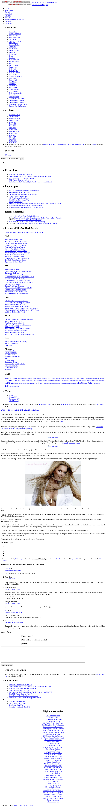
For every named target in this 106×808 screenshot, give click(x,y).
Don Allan (12, 52)
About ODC (9, 23)
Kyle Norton (13, 69)
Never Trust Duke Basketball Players (27, 216)
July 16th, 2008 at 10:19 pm (13, 603)
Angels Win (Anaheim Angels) (15, 247)
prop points (63, 383)
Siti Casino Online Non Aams (53, 723)
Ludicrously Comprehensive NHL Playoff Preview (25, 205)
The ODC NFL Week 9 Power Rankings (22, 178)
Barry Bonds (32, 378)
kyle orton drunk (85, 380)
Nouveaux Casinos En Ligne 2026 (53, 792)
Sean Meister (13, 87)
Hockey (7, 17)
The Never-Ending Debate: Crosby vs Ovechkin (25, 698)
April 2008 (12, 128)
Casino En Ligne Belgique (53, 767)
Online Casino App (53, 783)
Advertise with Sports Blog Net (19, 707)
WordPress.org (14, 401)
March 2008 (13, 129)
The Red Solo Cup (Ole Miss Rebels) (17, 329)
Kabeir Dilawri (14, 65)
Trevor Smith (13, 95)
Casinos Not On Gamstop (17, 106)
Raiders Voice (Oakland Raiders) (15, 290)
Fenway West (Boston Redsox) (15, 249)
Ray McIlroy (13, 82)
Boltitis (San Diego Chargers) (14, 286)
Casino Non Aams (53, 743)
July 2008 (12, 122)
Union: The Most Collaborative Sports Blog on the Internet (24, 232)
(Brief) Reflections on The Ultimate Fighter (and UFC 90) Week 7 (30, 176)
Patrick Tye (13, 78)
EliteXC (78, 378)
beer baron (44, 378)
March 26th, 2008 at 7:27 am (13, 579)
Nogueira (40, 383)
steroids (68, 383)
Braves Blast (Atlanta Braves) (14, 254)
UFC (8, 385)
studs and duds (74, 383)
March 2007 (13, 141)
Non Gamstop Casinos (16, 100)
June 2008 (12, 124)
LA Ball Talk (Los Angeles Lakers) (16, 301)
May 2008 (12, 126)
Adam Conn (13, 32)
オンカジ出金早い (53, 773)
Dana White (54, 378)
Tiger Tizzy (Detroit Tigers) (14, 262)
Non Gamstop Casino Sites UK (53, 730)
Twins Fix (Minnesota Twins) (14, 256)
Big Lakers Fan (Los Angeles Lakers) (17, 303)
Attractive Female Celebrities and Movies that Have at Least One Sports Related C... (36, 203)
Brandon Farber (14, 45)
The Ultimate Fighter (85, 383)
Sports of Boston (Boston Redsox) (16, 251)
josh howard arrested (53, 380)
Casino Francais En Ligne (53, 777)
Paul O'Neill (13, 80)
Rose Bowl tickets (49, 144)
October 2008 (13, 116)
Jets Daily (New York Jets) (13, 284)
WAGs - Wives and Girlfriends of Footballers (24, 191)
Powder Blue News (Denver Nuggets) (17, 306)
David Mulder (13, 48)
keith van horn (73, 380)
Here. (62, 421)
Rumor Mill (13, 85)
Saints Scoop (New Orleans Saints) (16, 291)
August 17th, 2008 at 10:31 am (13, 612)
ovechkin (46, 383)
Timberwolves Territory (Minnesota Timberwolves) (21, 308)
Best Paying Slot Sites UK (53, 753)
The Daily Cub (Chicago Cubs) (15, 260)
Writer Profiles (9, 10)
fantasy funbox (99, 378)
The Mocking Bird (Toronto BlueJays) (17, 253)
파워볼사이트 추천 (53, 775)
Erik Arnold (13, 54)
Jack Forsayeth (14, 60)
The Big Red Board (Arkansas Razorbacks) (19, 334)
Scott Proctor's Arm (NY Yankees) (16, 241)
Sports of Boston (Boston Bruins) (16, 341)
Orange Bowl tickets (62, 144)
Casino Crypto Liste (53, 762)
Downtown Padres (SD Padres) (15, 245)
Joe (10, 63)
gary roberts (26, 380)
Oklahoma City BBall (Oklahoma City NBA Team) (22, 310)
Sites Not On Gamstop (53, 734)
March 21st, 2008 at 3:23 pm (13, 570)
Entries (13, 397)
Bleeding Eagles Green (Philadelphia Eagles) (19, 277)
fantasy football (90, 378)
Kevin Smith (13, 67)
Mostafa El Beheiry (15, 76)
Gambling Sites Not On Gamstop (53, 725)
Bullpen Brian (9, 360)
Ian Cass (12, 58)
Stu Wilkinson (13, 91)
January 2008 (13, 133)
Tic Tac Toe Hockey (11, 343)
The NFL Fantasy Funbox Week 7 (20, 694)
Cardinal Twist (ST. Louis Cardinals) (17, 258)
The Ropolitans (10, 240)
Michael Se (12, 74)
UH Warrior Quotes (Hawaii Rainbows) (18, 325)
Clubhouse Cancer (11, 367)
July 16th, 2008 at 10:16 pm (13, 589)
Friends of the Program (12, 356)
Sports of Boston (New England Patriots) (18, 271)
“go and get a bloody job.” (71, 443)
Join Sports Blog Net (16, 705)
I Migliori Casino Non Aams (53, 771)
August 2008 (13, 120)
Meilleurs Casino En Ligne (53, 794)
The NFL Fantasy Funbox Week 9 (20, 174)
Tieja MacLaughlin (15, 93)
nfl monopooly (17, 383)
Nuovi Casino (53, 717)
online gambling (65, 404)
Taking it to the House (12, 273)
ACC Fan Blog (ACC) (12, 327)
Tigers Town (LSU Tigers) (13, 321)
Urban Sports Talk (11, 353)
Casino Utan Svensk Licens (18, 104)
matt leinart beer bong (98, 380)
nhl (36, 383)
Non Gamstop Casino (53, 721)
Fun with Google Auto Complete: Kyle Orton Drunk (26, 207)
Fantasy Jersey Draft (15, 202)
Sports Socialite (14, 89)
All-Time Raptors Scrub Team (19, 198)
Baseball (8, 16)
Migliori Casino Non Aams (53, 758)
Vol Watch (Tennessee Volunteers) (16, 330)
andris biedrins (24, 378)
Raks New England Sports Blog (15, 364)
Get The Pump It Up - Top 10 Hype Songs (23, 194)
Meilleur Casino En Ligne (53, 756)
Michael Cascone (14, 73)
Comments (14, 399)
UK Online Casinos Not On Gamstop (53, 738)
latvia (91, 380)
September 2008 (14, 118)
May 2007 (12, 137)
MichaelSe (12, 222)
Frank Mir (14, 380)
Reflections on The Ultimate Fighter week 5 (23, 696)
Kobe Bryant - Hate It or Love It (19, 192)
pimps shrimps (56, 383)
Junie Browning (65, 380)
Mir (6, 383)
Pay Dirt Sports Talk (11, 366)
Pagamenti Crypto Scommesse (53, 779)
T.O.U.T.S (8, 358)
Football (7, 12)
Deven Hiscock (14, 50)
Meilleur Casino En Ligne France (53, 732)
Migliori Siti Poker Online (53, 796)
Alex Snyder (13, 39)
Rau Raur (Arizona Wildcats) (14, 323)
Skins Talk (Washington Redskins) (16, 293)
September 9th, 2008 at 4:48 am (14, 622)
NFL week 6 (32, 383)
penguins (50, 383)
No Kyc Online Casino (53, 787)
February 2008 (14, 131)
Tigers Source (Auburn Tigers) (15, 332)
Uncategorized (14, 97)
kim (6, 610)
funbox (20, 380)
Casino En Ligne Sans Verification (53, 798)
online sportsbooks (45, 404)
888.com (8, 155)
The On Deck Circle (20, 805)
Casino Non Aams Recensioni (53, 791)
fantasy (82, 378)
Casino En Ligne (53, 802)
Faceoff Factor (9, 345)
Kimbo (79, 380)
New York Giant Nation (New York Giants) (19, 282)
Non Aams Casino (53, 742)
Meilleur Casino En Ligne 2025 (53, 747)
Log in (11, 395)
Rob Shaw (12, 84)
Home (7, 8)
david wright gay (62, 378)
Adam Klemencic (15, 34)
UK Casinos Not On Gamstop (53, 736)
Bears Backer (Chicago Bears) (15, 278)
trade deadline (97, 383)
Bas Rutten (38, 378)
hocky (31, 380)
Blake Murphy (14, 43)
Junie (59, 380)
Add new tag (8, 378)
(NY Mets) (18, 240)
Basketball (8, 14)
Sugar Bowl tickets (78, 144)
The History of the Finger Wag (19, 200)
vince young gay (15, 386)
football (8, 380)
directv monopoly (71, 378)
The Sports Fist (10, 369)
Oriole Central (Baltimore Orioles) (16, 243)
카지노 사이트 (53, 781)
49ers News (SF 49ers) (12, 269)
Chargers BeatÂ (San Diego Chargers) (17, 280)
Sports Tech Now (10, 351)
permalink (75, 559)
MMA (10, 382)
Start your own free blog (17, 701)
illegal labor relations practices (40, 380)
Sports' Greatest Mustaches (18, 196)
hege (10, 216)
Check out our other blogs (17, 703)
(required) (27, 636)
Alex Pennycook (14, 37)
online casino (99, 404)
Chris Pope (12, 47)
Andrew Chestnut (15, 41)
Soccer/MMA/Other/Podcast (14, 19)
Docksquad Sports (11, 362)
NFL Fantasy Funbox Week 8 (19, 180)
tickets (94, 144)
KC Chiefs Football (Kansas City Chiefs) (18, 288)
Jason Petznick (14, 61)
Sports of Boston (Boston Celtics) (16, 304)
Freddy (7, 568)
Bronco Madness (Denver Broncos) (16, 275)
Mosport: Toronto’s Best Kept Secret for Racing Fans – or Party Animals (37, 218)
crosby (48, 378)
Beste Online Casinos (53, 749)
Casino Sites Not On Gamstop (53, 727)
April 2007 (12, 139)
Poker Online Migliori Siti (53, 769)
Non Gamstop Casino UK (53, 740)
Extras (11, 56)
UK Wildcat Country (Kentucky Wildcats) (19, 319)
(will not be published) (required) (34, 640)
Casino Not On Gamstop (17, 98)
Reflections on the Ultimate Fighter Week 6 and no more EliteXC (30, 182)
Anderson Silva (15, 378)
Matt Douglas (13, 71)
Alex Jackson (13, 35)
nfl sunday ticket (25, 383)
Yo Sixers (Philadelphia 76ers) (15, 312)
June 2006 (12, 142)
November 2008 (14, 115)
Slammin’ (8, 21)
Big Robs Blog (10, 354)
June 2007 (12, 135)
